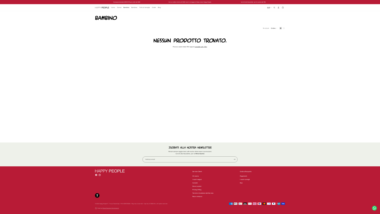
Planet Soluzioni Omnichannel (111, 208)
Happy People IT (103, 203)
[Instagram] (99, 175)
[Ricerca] (274, 7)
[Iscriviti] (234, 159)
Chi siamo (195, 176)
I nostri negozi (197, 179)
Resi (241, 183)
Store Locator (197, 186)
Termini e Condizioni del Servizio (202, 193)
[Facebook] (96, 175)
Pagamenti (243, 176)
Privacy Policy (196, 190)
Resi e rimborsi (197, 196)
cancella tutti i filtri (201, 47)
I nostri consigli (245, 179)
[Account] (278, 7)
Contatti (195, 183)
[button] (274, 28)
